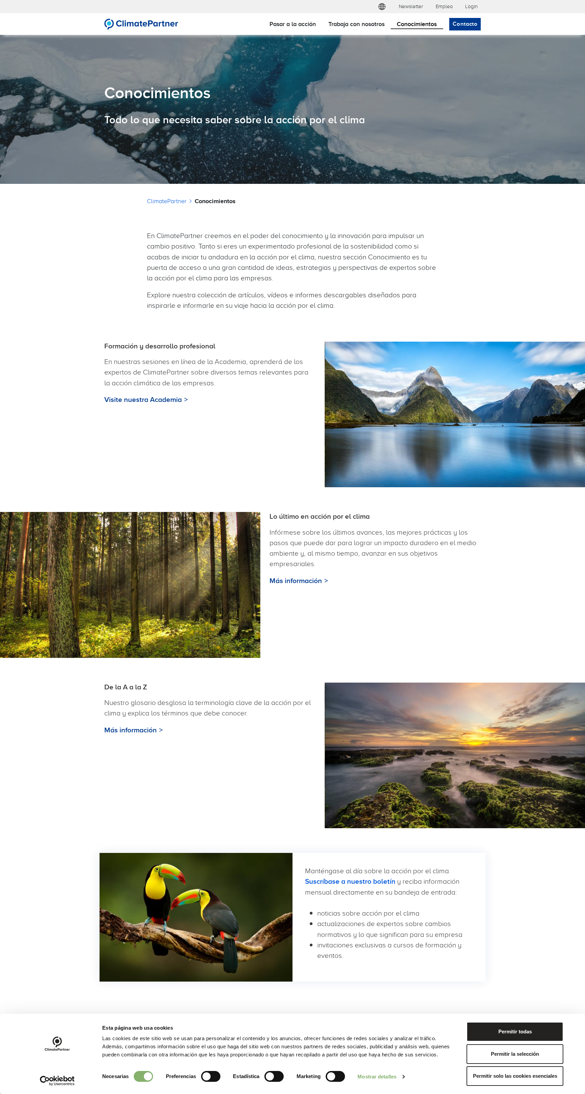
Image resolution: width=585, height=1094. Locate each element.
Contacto (465, 24)
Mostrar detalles (377, 1076)
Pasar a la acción (292, 23)
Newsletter (411, 6)
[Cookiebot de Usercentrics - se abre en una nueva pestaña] (57, 1081)
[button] (381, 6)
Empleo (444, 6)
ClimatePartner (167, 200)
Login (471, 6)
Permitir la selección (515, 1054)
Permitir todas (515, 1031)
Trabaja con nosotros (356, 23)
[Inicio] (141, 24)
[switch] (210, 1076)
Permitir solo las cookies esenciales (515, 1076)
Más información (295, 580)
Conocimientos (417, 23)
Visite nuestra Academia (143, 399)
